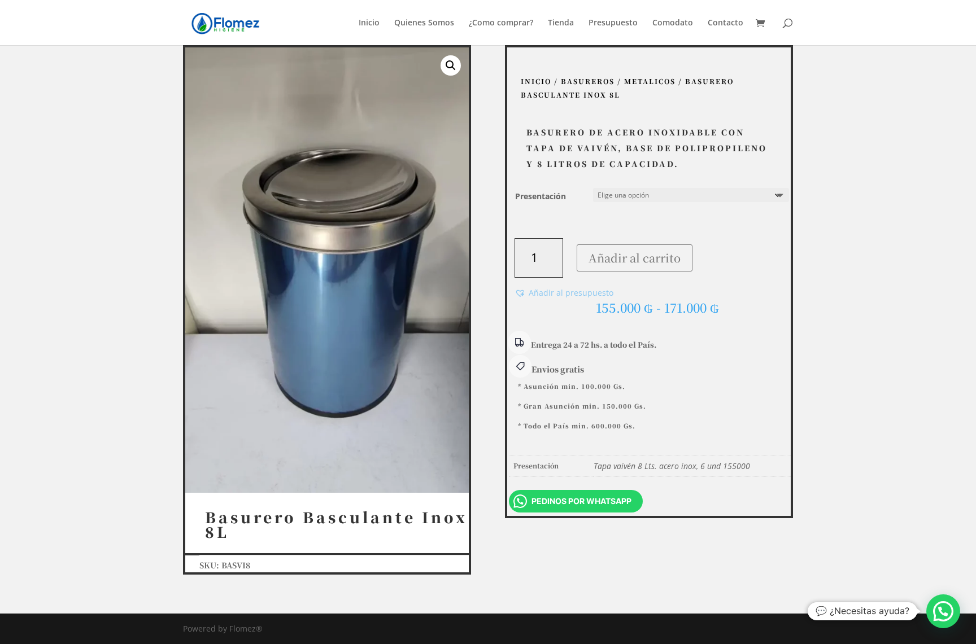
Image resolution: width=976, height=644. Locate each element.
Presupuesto (613, 23)
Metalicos (650, 81)
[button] (451, 65)
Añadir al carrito (635, 257)
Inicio (369, 23)
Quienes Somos (424, 23)
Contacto (725, 23)
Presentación (540, 196)
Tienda (561, 23)
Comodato (672, 23)
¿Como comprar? (501, 23)
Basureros (588, 81)
